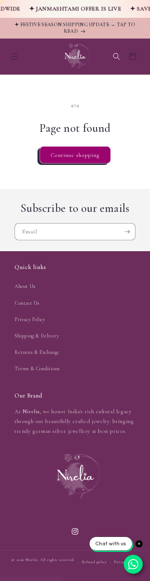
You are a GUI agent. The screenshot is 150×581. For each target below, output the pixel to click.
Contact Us (27, 303)
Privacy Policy (30, 319)
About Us (25, 286)
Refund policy (94, 562)
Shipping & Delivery (37, 336)
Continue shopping (75, 155)
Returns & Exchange (37, 352)
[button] (15, 56)
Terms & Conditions (37, 368)
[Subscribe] (127, 231)
